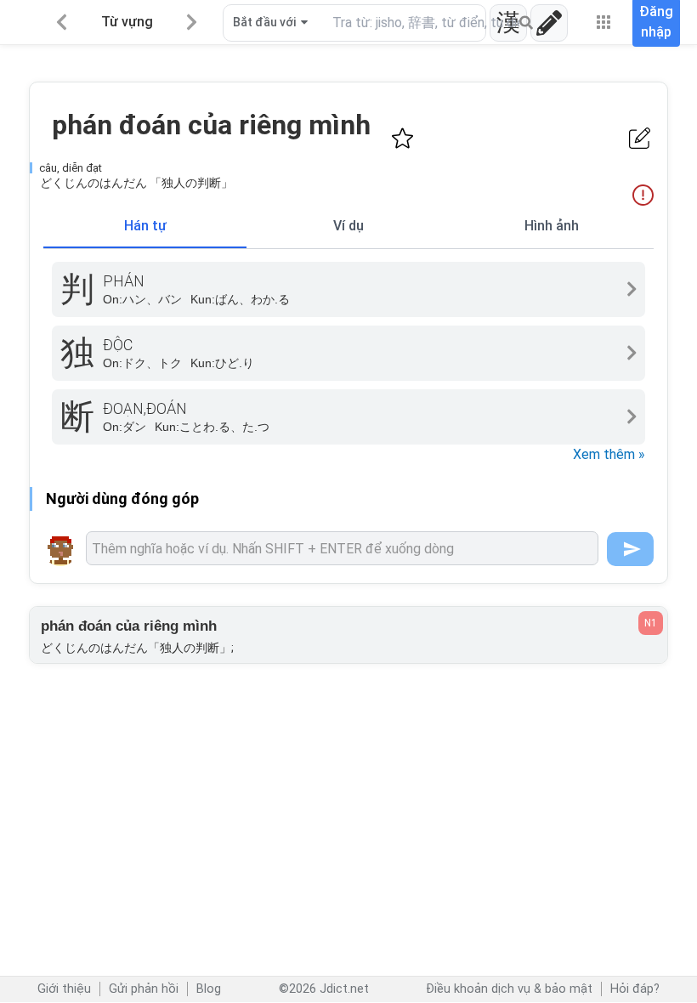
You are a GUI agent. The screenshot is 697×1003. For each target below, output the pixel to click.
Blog (208, 989)
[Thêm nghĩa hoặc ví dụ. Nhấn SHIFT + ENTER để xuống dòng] (342, 548)
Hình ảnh (551, 226)
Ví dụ (348, 226)
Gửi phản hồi (143, 989)
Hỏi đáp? (635, 989)
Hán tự (145, 226)
